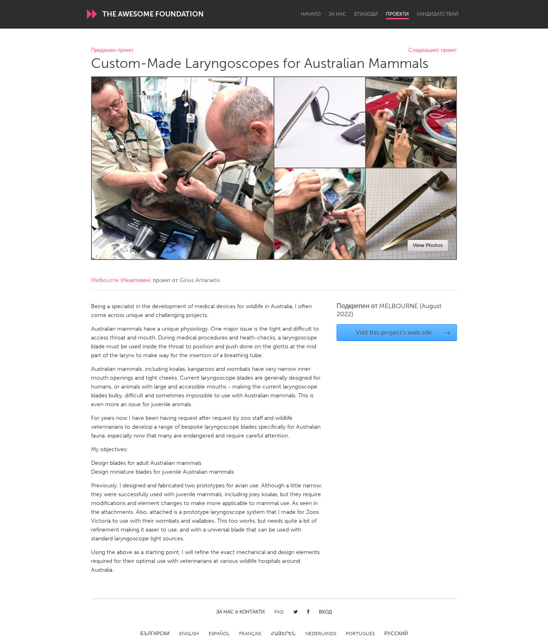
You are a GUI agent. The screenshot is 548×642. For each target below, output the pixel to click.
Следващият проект (432, 50)
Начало (311, 14)
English (189, 633)
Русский (396, 633)
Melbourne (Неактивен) (121, 280)
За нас (337, 14)
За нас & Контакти (240, 612)
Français (250, 633)
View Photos (428, 245)
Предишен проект (112, 50)
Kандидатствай (438, 14)
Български (155, 633)
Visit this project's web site (403, 332)
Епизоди (366, 14)
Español (219, 633)
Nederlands (320, 633)
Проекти (397, 14)
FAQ (279, 612)
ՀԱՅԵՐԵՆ (283, 633)
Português (360, 633)
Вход (325, 612)
